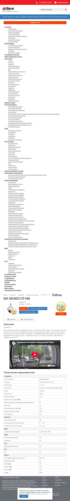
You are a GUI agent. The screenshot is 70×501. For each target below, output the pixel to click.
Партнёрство (44, 17)
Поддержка (24, 17)
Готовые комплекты (14, 126)
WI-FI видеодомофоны (14, 108)
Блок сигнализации (14, 68)
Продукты (11, 17)
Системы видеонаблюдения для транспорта (21, 220)
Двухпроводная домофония (16, 110)
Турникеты (11, 134)
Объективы (11, 99)
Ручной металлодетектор (15, 178)
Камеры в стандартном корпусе (17, 36)
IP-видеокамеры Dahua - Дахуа (10, 477)
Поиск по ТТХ (35, 22)
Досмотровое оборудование (13, 173)
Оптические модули (14, 91)
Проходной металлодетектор (16, 176)
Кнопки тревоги (13, 169)
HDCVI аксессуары (13, 101)
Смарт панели (12, 112)
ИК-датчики (11, 152)
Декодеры (11, 88)
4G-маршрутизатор (14, 66)
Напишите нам (63, 2)
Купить (23, 308)
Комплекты (11, 138)
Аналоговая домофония (15, 106)
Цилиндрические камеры (15, 30)
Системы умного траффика (16, 195)
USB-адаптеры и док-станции (16, 71)
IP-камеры (7, 27)
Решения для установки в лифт (17, 219)
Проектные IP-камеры (14, 231)
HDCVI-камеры (9, 43)
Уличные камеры (10, 284)
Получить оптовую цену (38, 308)
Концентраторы (13, 143)
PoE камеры (8, 286)
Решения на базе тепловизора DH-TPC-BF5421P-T (23, 244)
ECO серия (11, 51)
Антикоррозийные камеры (16, 200)
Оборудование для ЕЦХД (15, 184)
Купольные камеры (14, 34)
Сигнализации (9, 141)
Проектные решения (11, 180)
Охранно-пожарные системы (14, 171)
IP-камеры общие (10, 274)
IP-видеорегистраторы (11, 55)
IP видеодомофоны (10, 105)
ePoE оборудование (14, 80)
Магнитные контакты (14, 151)
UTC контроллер (13, 93)
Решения (17, 17)
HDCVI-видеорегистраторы (13, 57)
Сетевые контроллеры (14, 130)
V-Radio (10, 60)
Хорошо (24, 496)
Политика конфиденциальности (9, 489)
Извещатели (11, 145)
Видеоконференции (14, 186)
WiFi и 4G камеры (13, 41)
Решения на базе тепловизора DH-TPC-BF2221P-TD (23, 243)
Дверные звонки (9, 103)
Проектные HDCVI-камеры (16, 193)
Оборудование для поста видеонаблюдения (21, 224)
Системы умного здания (15, 237)
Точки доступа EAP (13, 73)
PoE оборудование (13, 84)
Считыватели (12, 132)
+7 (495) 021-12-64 (45, 2)
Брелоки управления (14, 147)
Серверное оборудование (15, 204)
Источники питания (14, 95)
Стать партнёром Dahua (28, 312)
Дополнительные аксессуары (17, 116)
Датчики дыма (12, 167)
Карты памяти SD (13, 77)
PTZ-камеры (11, 38)
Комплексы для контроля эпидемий (16, 239)
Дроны (10, 188)
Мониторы (11, 82)
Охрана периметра (13, 235)
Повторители (12, 149)
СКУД (6, 128)
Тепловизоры (12, 182)
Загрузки (31, 17)
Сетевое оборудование (15, 272)
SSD (9, 70)
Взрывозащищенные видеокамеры (18, 233)
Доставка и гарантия (54, 17)
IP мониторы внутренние (15, 121)
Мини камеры (8, 288)
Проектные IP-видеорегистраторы (18, 228)
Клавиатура (11, 90)
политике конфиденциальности (39, 494)
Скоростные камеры (14, 40)
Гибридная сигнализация (15, 162)
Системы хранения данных (16, 217)
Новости (36, 17)
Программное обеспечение (16, 208)
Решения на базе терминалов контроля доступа (22, 246)
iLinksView (11, 64)
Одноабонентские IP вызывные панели (19, 125)
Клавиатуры (12, 165)
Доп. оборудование (14, 119)
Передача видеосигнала (15, 215)
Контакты (65, 17)
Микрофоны (11, 97)
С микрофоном (9, 278)
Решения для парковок (15, 139)
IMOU (6, 248)
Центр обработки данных (15, 213)
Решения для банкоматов (15, 222)
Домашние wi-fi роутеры (15, 75)
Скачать (61, 314)
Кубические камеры (14, 32)
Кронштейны (12, 86)
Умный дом (11, 256)
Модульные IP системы (15, 117)
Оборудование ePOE (14, 206)
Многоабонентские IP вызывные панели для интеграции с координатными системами (33, 114)
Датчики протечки (13, 160)
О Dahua (4, 17)
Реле (9, 163)
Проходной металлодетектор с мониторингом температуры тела (27, 175)
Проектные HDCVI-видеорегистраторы (19, 230)
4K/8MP (7, 282)
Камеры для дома (10, 276)
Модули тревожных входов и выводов (19, 158)
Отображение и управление (16, 189)
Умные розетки (12, 156)
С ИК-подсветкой (10, 280)
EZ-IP (6, 261)
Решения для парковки (15, 210)
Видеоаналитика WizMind (15, 197)
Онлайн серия (12, 29)
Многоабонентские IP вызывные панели (20, 123)
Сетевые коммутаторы (15, 79)
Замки (10, 257)
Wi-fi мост (11, 62)
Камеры (10, 250)
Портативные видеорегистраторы (18, 226)
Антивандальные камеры (12, 290)
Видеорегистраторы (14, 252)
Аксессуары (8, 59)
